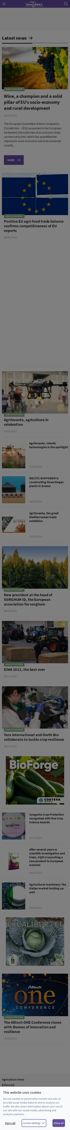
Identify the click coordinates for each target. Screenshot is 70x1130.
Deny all (10, 1123)
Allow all (59, 1123)
